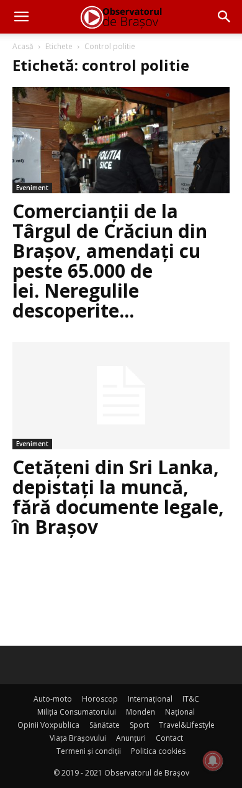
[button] (21, 17)
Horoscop (100, 699)
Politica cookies (158, 751)
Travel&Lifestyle (187, 725)
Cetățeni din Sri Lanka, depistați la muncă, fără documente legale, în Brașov (118, 496)
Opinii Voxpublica (48, 725)
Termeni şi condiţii (88, 751)
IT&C (190, 699)
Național (180, 712)
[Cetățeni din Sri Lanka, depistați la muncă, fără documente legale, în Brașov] (121, 395)
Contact (169, 738)
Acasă (23, 46)
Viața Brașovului (78, 738)
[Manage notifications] (213, 761)
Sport (139, 725)
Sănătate (104, 725)
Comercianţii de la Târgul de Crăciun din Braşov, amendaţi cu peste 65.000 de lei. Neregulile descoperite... (109, 260)
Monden (140, 712)
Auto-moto (53, 699)
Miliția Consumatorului (76, 712)
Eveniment (32, 187)
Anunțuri (131, 738)
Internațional (150, 699)
